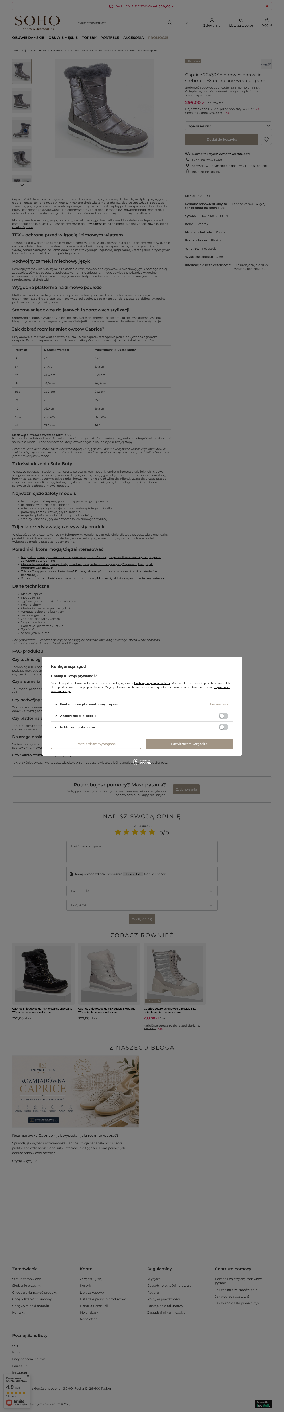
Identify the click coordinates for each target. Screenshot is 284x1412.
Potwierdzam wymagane (96, 744)
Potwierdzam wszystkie (189, 744)
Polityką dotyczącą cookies (152, 683)
